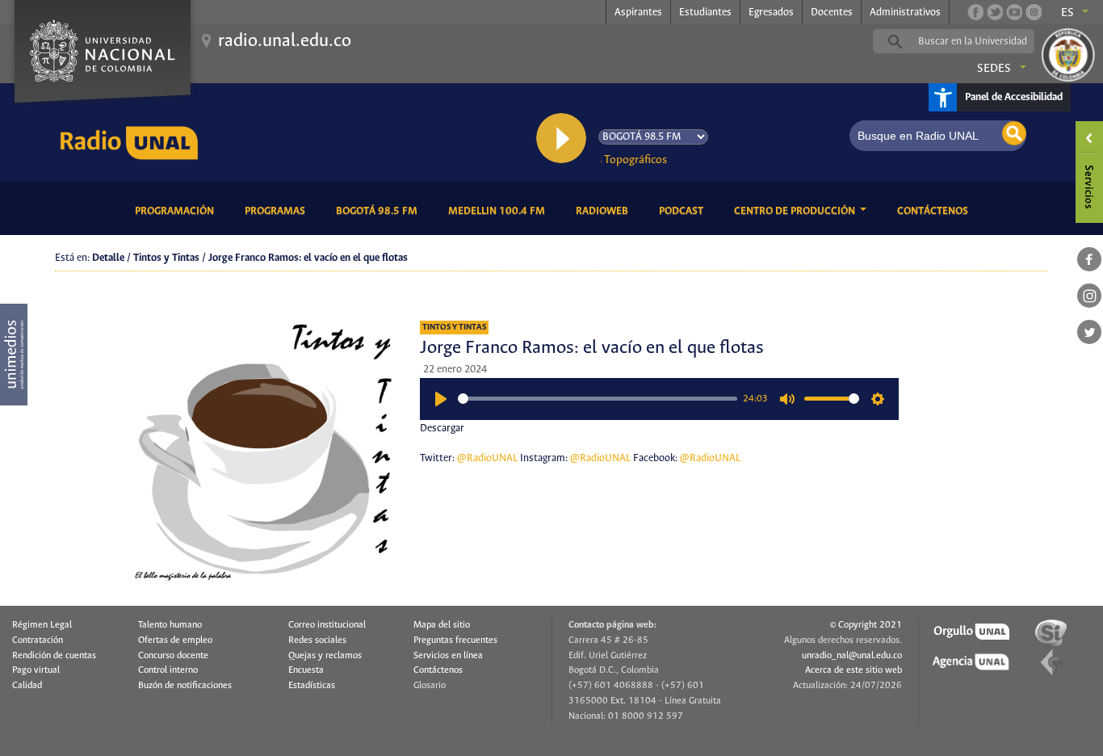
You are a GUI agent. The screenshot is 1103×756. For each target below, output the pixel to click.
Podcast (684, 210)
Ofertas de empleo (175, 640)
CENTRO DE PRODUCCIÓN (796, 211)
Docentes (832, 12)
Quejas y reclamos (325, 656)
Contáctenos (935, 210)
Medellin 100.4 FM (499, 210)
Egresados (771, 12)
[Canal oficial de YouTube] (1014, 12)
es (1067, 12)
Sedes (994, 68)
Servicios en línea (448, 656)
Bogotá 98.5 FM (379, 210)
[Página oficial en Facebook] (975, 12)
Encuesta (306, 670)
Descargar (442, 428)
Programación (177, 210)
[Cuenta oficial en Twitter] (995, 12)
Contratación (37, 640)
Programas (278, 210)
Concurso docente (173, 656)
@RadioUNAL (487, 458)
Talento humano (170, 625)
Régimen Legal (42, 625)
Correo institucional (327, 625)
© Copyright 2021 (866, 625)
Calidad (27, 686)
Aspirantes (638, 12)
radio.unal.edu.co (284, 41)
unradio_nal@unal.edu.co (852, 656)
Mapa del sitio (441, 625)
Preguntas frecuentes (455, 640)
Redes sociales (317, 640)
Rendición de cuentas (54, 656)
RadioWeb (605, 210)
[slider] (597, 398)
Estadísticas (311, 686)
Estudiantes (705, 12)
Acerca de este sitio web (853, 670)
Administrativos (905, 12)
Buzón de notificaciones (185, 686)
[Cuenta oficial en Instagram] (1033, 12)
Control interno (168, 670)
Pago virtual (36, 670)
